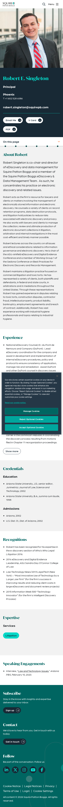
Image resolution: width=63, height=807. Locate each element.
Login (26, 791)
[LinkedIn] (6, 769)
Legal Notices (33, 786)
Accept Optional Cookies (31, 427)
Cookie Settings (43, 791)
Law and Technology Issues (33, 670)
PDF (8, 129)
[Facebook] (42, 769)
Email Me (11, 120)
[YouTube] (33, 769)
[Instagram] (24, 769)
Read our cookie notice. (15, 402)
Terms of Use (11, 791)
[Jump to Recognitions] (36, 146)
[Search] (44, 4)
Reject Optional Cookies (31, 419)
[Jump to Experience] (16, 146)
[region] (31, 403)
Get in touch (12, 741)
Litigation (11, 635)
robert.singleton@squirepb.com (25, 107)
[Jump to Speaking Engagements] (57, 146)
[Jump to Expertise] (47, 146)
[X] (15, 769)
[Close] (57, 376)
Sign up (10, 710)
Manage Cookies (31, 411)
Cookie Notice (12, 786)
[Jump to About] (5, 146)
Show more (12, 451)
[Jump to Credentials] (26, 146)
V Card (32, 120)
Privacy (49, 786)
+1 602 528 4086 (14, 98)
